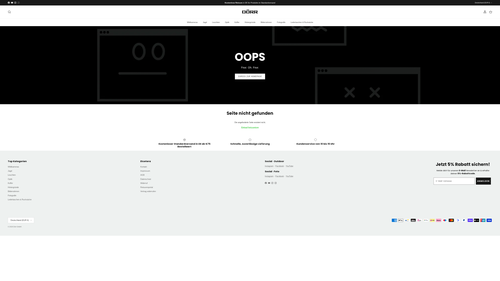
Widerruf (144, 183)
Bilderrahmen (266, 22)
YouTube (289, 166)
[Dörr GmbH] (250, 12)
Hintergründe (250, 22)
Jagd (205, 22)
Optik (227, 22)
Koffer (237, 22)
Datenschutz (145, 179)
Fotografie (281, 22)
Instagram (269, 166)
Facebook (279, 166)
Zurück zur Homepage (250, 76)
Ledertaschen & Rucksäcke (302, 22)
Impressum (145, 171)
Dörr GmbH (17, 227)
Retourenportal (146, 187)
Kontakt (143, 167)
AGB (142, 175)
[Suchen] (9, 12)
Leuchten (216, 22)
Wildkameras (192, 22)
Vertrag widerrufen (148, 191)
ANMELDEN (483, 181)
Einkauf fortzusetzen (250, 127)
